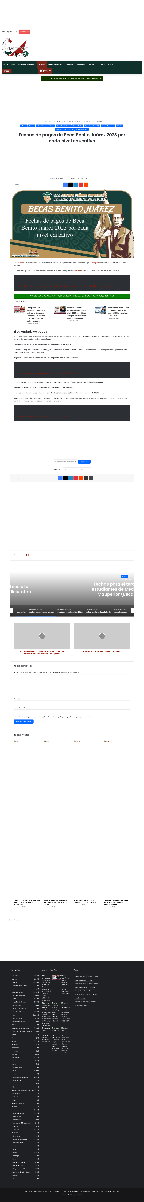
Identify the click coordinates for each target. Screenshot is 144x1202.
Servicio (14, 1146)
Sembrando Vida (17, 1142)
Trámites (14, 1175)
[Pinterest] (81, 185)
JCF (13, 1087)
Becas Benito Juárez (26, 64)
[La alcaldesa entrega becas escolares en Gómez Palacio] (87, 819)
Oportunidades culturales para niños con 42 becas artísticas (47, 373)
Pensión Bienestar (18, 1113)
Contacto (64, 1195)
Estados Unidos (17, 1067)
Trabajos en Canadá (18, 1162)
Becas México (77, 126)
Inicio (5, 64)
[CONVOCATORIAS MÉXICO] (15, 47)
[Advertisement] (72, 15)
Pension (94, 994)
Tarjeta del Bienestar (81, 1005)
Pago (87, 994)
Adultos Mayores (80, 976)
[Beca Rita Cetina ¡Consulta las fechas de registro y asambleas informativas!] (46, 1035)
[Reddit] (86, 185)
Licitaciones (16, 1093)
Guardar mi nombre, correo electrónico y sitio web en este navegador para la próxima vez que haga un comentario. (54, 717)
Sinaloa (14, 1149)
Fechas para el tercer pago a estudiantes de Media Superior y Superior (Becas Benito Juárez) (72, 591)
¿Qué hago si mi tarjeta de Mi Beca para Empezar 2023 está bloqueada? (27, 902)
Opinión (14, 1106)
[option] (72, 590)
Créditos (14, 1035)
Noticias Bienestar (81, 129)
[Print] (91, 478)
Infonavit (15, 1074)
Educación (110, 126)
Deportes (15, 1044)
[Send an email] (63, 179)
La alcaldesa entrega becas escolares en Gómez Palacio (85, 901)
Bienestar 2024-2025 (92, 126)
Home (45, 121)
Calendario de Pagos (86, 991)
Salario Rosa (16, 1136)
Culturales (15, 1038)
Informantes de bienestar (64, 129)
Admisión (15, 976)
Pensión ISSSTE (17, 1120)
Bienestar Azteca (17, 1012)
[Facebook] (65, 185)
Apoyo (97, 976)
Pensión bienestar (80, 998)
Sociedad (15, 1152)
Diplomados (16, 1048)
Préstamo (15, 1126)
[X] (70, 185)
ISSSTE (14, 1084)
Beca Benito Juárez (80, 983)
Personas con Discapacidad (21, 1123)
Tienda (102, 64)
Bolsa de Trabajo (17, 1018)
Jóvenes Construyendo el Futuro (23, 1090)
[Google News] (70, 469)
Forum (110, 64)
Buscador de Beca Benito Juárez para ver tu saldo (42, 416)
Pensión (69, 64)
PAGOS (6, 71)
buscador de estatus (19, 1021)
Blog (13, 64)
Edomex (14, 1054)
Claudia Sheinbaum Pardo (20, 1028)
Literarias (15, 1097)
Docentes (15, 1051)
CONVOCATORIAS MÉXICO (70, 1191)
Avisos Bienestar (42, 126)
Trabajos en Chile (17, 1165)
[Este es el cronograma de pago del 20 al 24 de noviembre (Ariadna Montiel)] (117, 819)
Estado (14, 1064)
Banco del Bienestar (18, 995)
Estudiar (119, 126)
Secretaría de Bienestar (20, 1139)
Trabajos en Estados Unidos (21, 1172)
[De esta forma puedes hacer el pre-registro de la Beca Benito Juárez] (57, 819)
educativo (79, 271)
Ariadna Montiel (55, 64)
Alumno (42, 64)
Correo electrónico (20, 708)
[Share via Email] (86, 478)
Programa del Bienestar (81, 1001)
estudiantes (21, 263)
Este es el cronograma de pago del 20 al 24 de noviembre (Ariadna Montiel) (116, 902)
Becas (91, 64)
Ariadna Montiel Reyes (19, 985)
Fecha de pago (79, 994)
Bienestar (81, 64)
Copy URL (84, 462)
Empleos (14, 1061)
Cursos (14, 1041)
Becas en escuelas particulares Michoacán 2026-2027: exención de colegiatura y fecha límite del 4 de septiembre (77, 313)
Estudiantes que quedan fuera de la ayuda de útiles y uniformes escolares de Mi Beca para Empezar (66, 286)
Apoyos (31, 126)
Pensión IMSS (16, 1116)
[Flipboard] (85, 469)
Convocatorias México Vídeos (22, 1031)
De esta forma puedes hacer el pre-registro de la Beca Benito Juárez (55, 902)
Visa (13, 1178)
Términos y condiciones (75, 1195)
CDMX (14, 1025)
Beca (91, 980)
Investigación (16, 1080)
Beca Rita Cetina (94, 983)
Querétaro (15, 1133)
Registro (93, 1001)
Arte (13, 989)
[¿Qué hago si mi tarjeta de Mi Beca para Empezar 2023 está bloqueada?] (27, 819)
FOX (61, 179)
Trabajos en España (18, 1169)
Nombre (17, 699)
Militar (14, 1100)
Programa (96, 263)
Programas (15, 1129)
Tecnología (15, 1156)
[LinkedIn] (75, 185)
